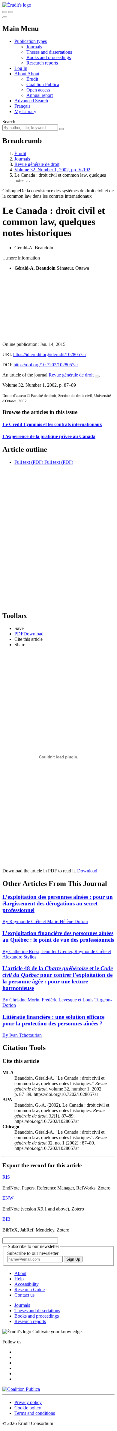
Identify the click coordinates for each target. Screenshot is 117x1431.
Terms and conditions (34, 1413)
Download (87, 870)
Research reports (42, 62)
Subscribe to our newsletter (32, 1253)
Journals (34, 46)
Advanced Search (31, 100)
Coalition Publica (42, 84)
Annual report (39, 95)
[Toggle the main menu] (4, 17)
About (33, 73)
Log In (20, 68)
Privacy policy (28, 1402)
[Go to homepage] (16, 5)
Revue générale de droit (36, 164)
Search (8, 121)
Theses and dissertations (49, 52)
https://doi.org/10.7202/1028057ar (46, 364)
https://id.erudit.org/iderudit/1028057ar (49, 354)
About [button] (20, 73)
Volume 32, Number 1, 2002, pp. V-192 (52, 169)
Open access (38, 89)
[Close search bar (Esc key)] (10, 12)
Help (19, 1278)
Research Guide (29, 1289)
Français (22, 106)
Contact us (24, 1295)
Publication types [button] (30, 41)
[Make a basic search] (4, 12)
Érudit (32, 79)
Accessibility (26, 1284)
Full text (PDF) (28, 462)
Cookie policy (27, 1407)
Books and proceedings (48, 57)
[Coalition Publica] (21, 1389)
